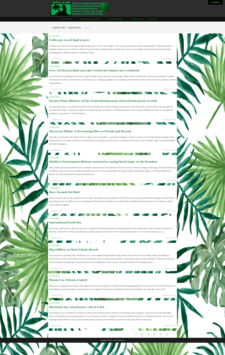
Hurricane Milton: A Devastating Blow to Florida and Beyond (90, 131)
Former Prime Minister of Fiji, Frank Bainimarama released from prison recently (103, 100)
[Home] (49, 27)
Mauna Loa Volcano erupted (68, 279)
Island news (54, 36)
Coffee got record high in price (69, 39)
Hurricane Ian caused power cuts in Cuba (76, 306)
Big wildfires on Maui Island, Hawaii (73, 249)
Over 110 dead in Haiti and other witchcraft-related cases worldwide (94, 70)
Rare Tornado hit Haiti (64, 192)
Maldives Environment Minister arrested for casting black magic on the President (103, 161)
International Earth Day (65, 222)
